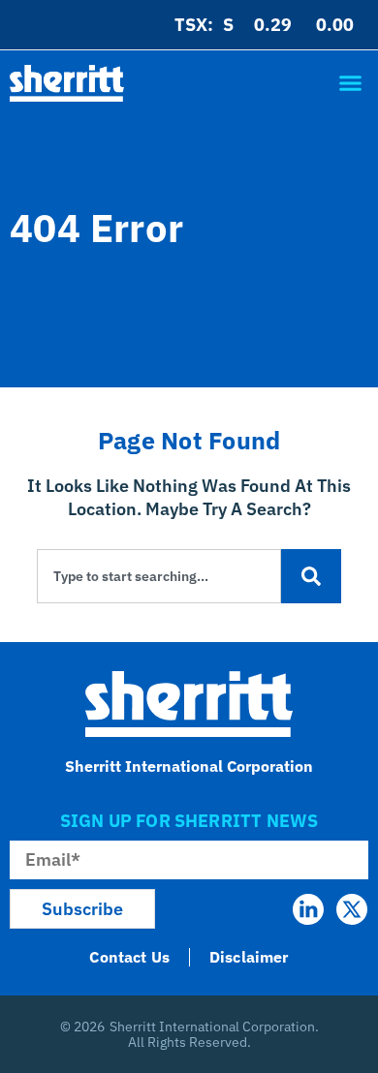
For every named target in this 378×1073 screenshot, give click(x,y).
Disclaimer (249, 957)
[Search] (311, 576)
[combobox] (159, 576)
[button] (349, 83)
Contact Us (129, 957)
